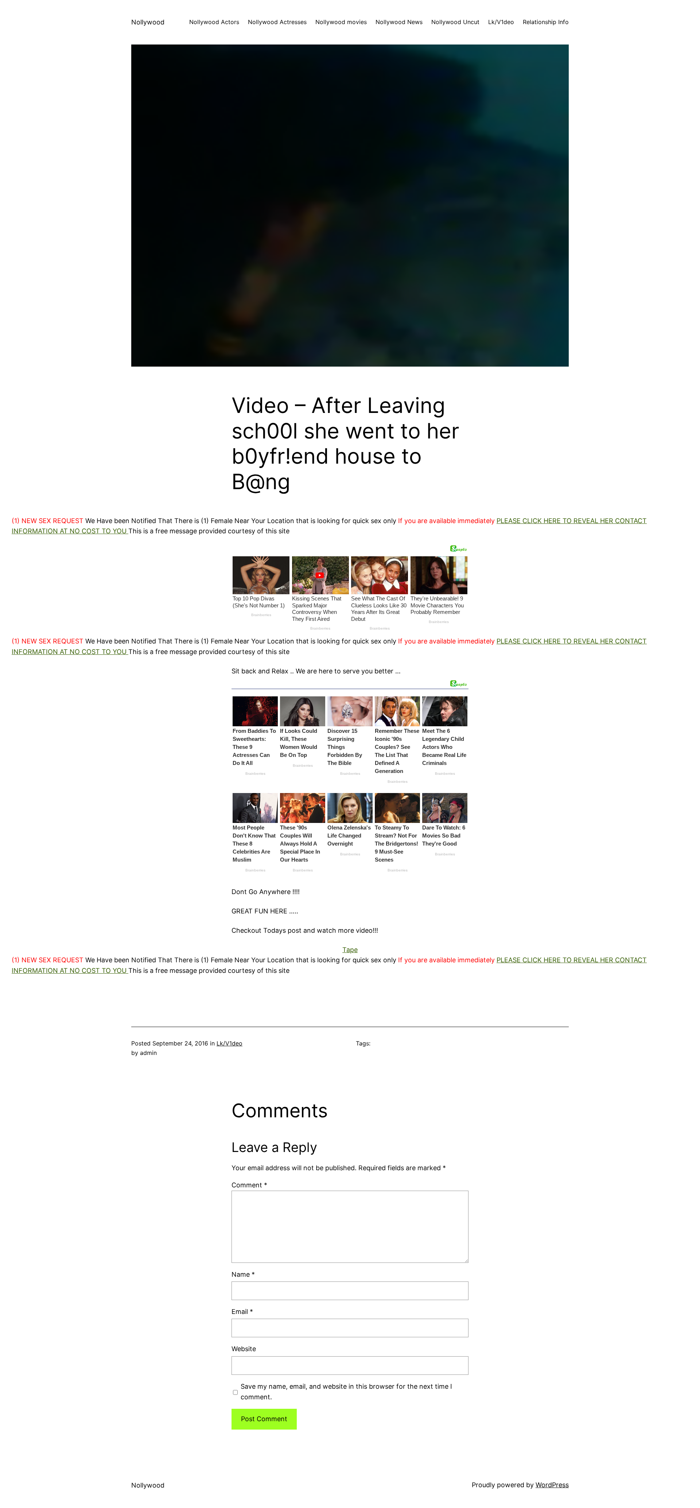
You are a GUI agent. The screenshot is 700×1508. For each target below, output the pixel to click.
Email (242, 1311)
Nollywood (147, 22)
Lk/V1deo (229, 1043)
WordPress (552, 1485)
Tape (350, 950)
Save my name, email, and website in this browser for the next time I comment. (346, 1392)
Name (243, 1274)
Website (244, 1349)
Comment (249, 1185)
